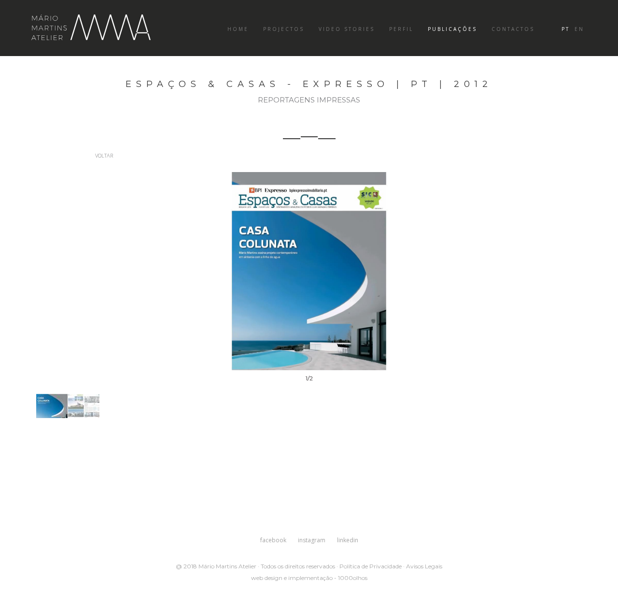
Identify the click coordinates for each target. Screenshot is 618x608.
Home (238, 29)
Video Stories (347, 29)
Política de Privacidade (370, 566)
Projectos (283, 29)
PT (566, 29)
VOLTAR (103, 155)
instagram (311, 540)
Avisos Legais (424, 566)
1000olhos (352, 577)
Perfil (401, 29)
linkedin (347, 540)
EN (579, 29)
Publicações (452, 29)
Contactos (513, 29)
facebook (273, 540)
